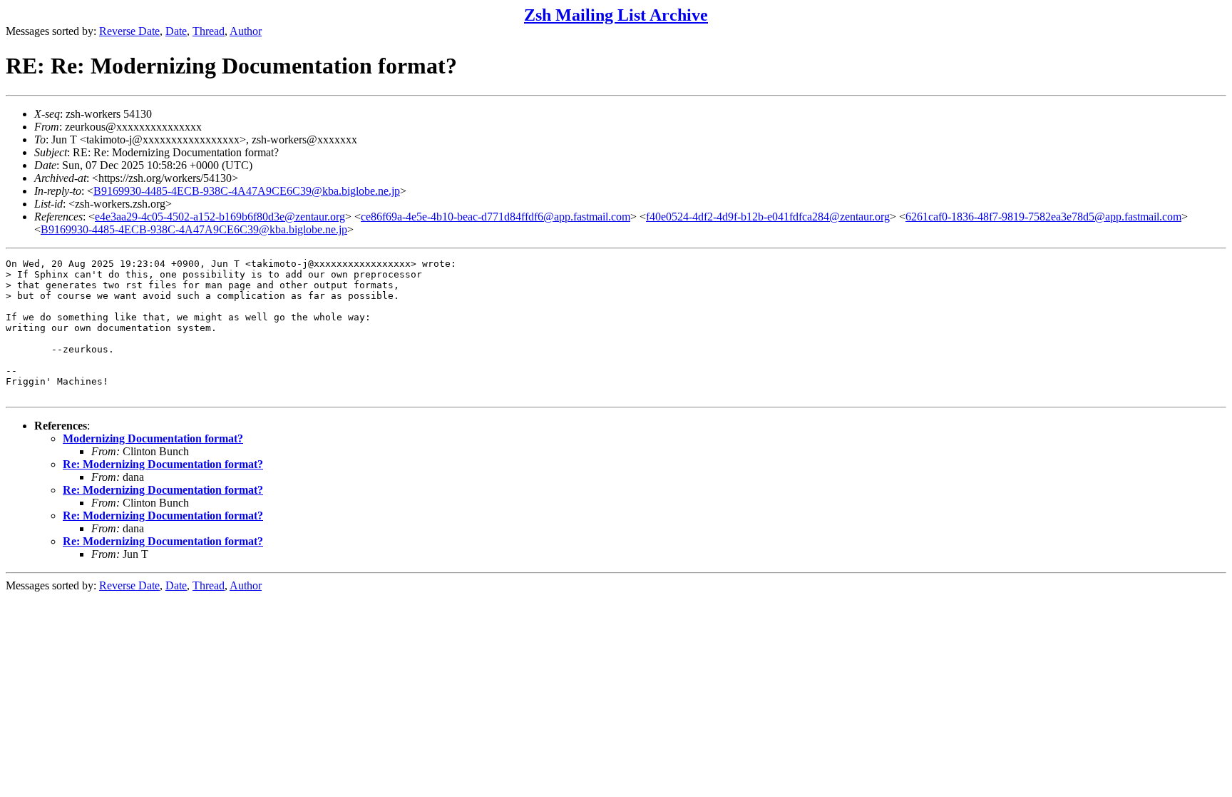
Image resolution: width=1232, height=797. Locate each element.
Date (176, 31)
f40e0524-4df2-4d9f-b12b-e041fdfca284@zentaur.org (768, 216)
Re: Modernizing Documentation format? (163, 464)
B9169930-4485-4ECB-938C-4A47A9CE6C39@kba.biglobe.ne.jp (246, 191)
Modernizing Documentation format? (153, 438)
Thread (208, 31)
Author (246, 31)
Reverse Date (129, 31)
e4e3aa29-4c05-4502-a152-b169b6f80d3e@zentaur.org (220, 216)
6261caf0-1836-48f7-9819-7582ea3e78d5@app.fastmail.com (1043, 216)
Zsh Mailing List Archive (616, 15)
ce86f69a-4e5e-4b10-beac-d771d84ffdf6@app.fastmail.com (495, 216)
